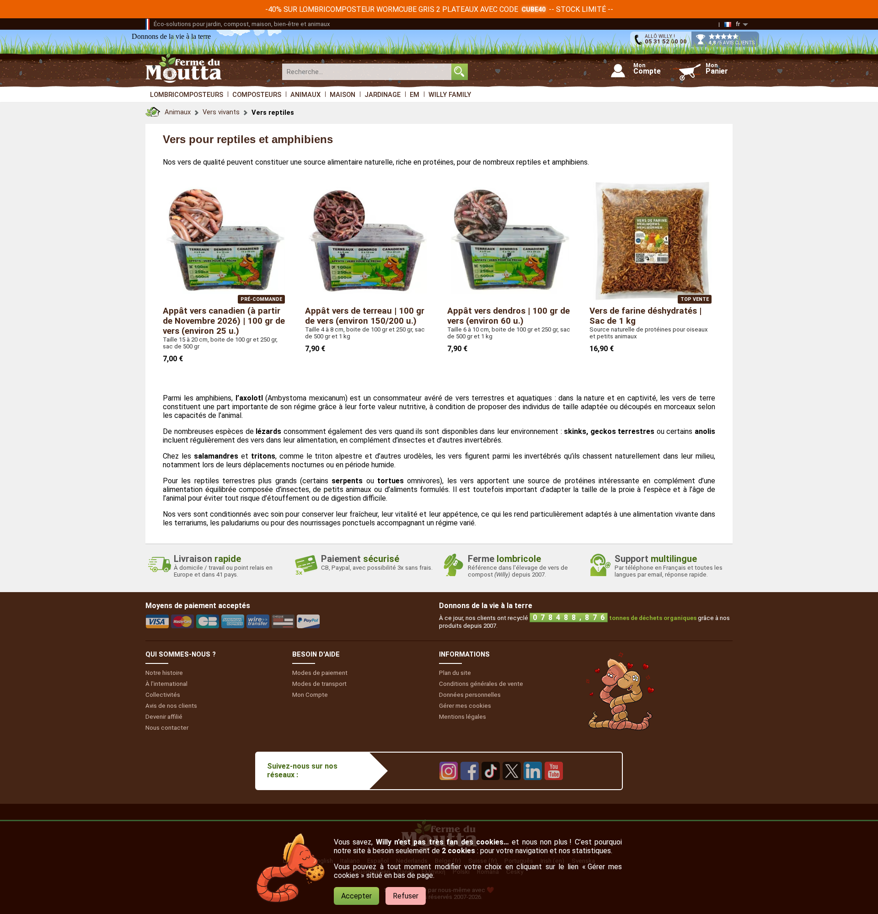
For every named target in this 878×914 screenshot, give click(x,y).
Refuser (405, 896)
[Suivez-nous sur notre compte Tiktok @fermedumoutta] (490, 786)
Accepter (356, 896)
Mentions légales (462, 716)
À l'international (166, 683)
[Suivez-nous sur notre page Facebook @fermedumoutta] (469, 786)
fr (738, 24)
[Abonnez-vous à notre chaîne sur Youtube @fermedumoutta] (553, 786)
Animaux (305, 95)
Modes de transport (319, 683)
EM (414, 95)
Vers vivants (221, 112)
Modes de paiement (320, 672)
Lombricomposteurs (186, 95)
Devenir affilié (163, 716)
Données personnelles (470, 694)
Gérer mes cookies (465, 705)
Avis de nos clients (171, 705)
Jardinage (382, 95)
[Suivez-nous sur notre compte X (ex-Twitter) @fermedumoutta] (511, 786)
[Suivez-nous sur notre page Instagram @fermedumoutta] (448, 786)
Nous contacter (166, 727)
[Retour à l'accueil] (152, 109)
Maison (342, 95)
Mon (310, 694)
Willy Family (449, 95)
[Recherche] (459, 72)
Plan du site (455, 672)
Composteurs (256, 95)
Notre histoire (164, 672)
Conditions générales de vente (481, 683)
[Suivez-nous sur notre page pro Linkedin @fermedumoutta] (532, 786)
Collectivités (162, 694)
